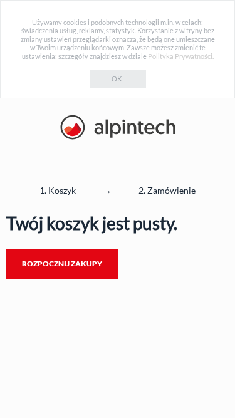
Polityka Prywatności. (181, 56)
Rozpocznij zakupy (62, 263)
